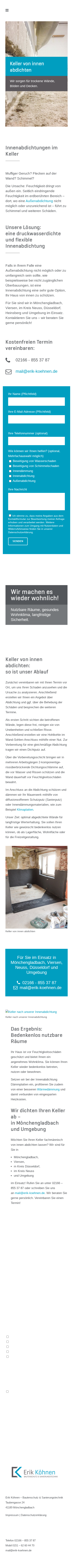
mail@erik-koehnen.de (30, 1193)
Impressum (12, 1515)
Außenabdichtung (39, 201)
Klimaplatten (25, 809)
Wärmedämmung (48, 1089)
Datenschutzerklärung (20, 532)
